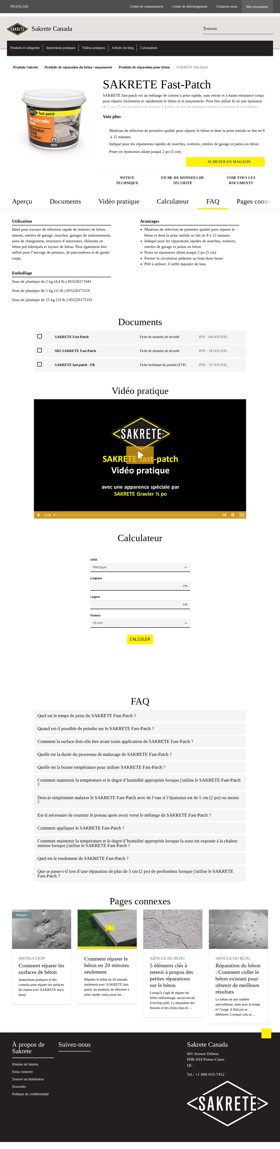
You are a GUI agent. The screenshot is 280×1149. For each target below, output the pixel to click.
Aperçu (22, 201)
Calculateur (173, 201)
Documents (65, 201)
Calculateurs (148, 48)
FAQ (212, 201)
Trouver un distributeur (28, 1079)
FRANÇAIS (19, 6)
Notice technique (127, 180)
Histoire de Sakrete (25, 1064)
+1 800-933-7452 (210, 1074)
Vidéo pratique (118, 201)
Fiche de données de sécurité (182, 180)
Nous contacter (22, 1072)
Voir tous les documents (241, 180)
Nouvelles (19, 1086)
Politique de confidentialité (30, 1094)
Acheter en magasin (229, 162)
